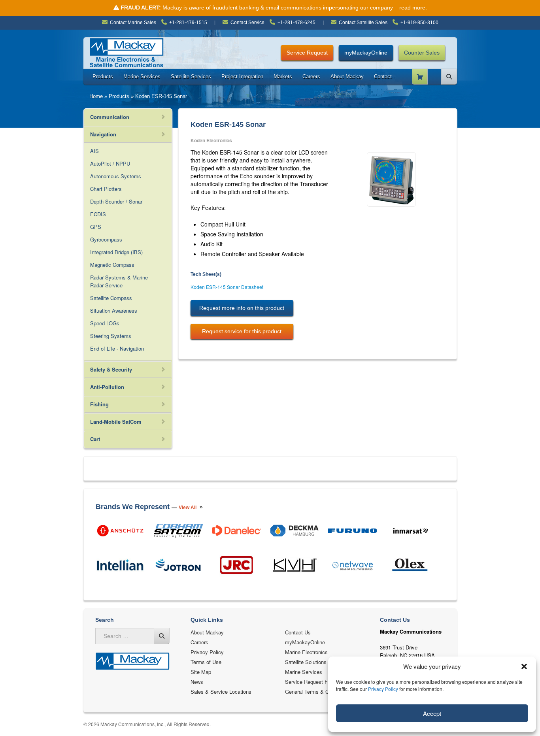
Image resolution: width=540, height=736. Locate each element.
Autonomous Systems (115, 176)
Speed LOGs (104, 323)
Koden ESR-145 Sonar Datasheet (227, 286)
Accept (432, 713)
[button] (524, 666)
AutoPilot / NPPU (110, 163)
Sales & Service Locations (221, 691)
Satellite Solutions (306, 662)
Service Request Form (310, 681)
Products (103, 76)
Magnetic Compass (112, 264)
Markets (283, 76)
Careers (311, 76)
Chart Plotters (106, 188)
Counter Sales (422, 52)
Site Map (201, 672)
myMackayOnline (365, 52)
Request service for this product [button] (241, 331)
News (197, 681)
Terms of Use (206, 662)
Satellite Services (191, 76)
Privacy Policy (383, 688)
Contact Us (298, 632)
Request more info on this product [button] (241, 308)
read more (412, 7)
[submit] (162, 636)
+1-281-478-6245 (296, 22)
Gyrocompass (106, 239)
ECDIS (98, 214)
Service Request (307, 52)
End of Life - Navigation (117, 348)
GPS (95, 226)
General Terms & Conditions (317, 691)
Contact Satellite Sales (363, 22)
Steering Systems (110, 336)
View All (187, 507)
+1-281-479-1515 (188, 22)
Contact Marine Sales (133, 22)
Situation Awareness (113, 310)
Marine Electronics (306, 652)
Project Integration (242, 76)
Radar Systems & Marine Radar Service (119, 281)
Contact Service (247, 22)
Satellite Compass (111, 298)
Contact (383, 76)
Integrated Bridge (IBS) (116, 252)
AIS (94, 151)
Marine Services (141, 76)
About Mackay (347, 76)
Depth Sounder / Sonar (116, 201)
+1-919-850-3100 (419, 22)
